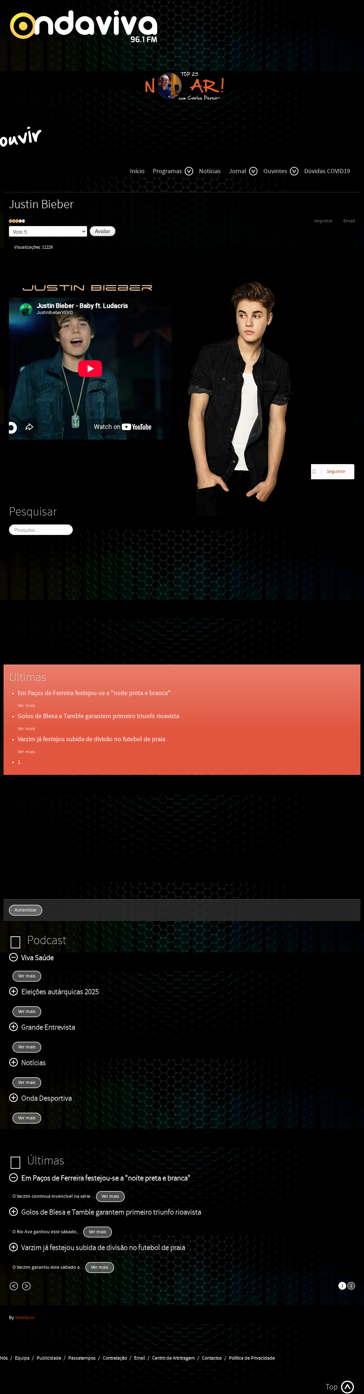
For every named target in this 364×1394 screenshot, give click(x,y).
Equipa (22, 1358)
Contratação (115, 1358)
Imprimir (323, 221)
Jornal (237, 171)
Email (349, 221)
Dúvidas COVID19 (327, 171)
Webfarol (24, 1318)
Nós (4, 1358)
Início (137, 171)
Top (332, 1387)
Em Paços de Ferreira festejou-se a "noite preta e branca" (94, 693)
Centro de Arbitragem (173, 1358)
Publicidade (49, 1358)
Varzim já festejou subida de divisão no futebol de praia (91, 739)
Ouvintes (275, 171)
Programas (167, 171)
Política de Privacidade (252, 1358)
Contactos (212, 1358)
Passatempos (82, 1358)
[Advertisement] (182, 606)
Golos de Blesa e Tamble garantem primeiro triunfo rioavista (98, 716)
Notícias (210, 171)
